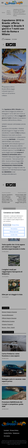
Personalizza (14, 228)
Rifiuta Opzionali (14, 231)
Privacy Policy (15, 225)
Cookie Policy (6, 225)
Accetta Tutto (14, 234)
